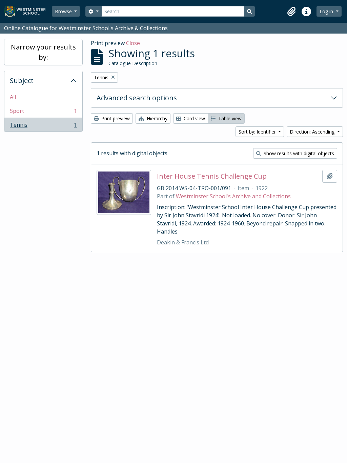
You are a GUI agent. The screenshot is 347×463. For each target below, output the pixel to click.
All (13, 97)
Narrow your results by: (43, 52)
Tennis (43, 126)
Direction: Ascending (313, 131)
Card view (193, 118)
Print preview (115, 118)
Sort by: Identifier (258, 131)
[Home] (28, 11)
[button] (291, 11)
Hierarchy (156, 118)
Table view (229, 118)
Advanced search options (137, 97)
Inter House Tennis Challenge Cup (212, 176)
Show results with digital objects (298, 153)
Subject (22, 80)
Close (133, 43)
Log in (327, 11)
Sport (43, 112)
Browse (64, 11)
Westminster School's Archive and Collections (233, 196)
